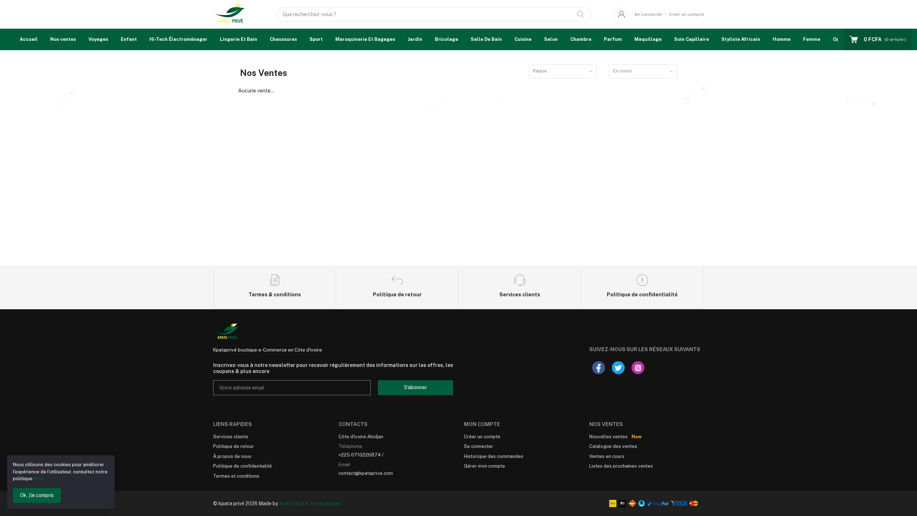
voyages (98, 39)
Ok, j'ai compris (37, 495)
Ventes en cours (606, 456)
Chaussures (283, 39)
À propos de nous (232, 456)
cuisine (523, 39)
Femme (811, 39)
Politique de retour (233, 446)
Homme (782, 39)
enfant (129, 39)
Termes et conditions (236, 476)
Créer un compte (686, 14)
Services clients (230, 436)
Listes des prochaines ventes (621, 466)
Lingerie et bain (238, 39)
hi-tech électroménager (178, 39)
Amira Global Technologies (310, 503)
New (637, 436)
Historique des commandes (493, 456)
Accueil (29, 39)
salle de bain (486, 39)
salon (551, 39)
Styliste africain (740, 39)
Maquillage (648, 39)
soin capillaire (691, 39)
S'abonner (415, 387)
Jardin (415, 39)
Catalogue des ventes (613, 446)
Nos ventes (63, 39)
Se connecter (648, 14)
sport (316, 39)
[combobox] (563, 71)
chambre (580, 39)
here (38, 478)
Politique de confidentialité (242, 466)
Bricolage (446, 39)
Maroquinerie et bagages (365, 39)
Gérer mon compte (484, 466)
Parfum (613, 39)
